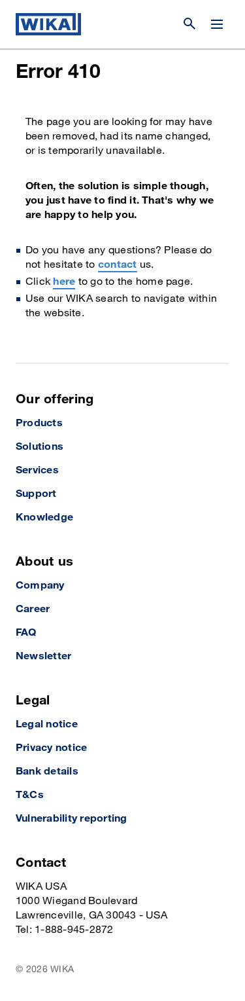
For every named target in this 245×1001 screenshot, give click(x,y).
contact (117, 265)
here (64, 282)
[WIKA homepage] (48, 24)
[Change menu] (216, 24)
